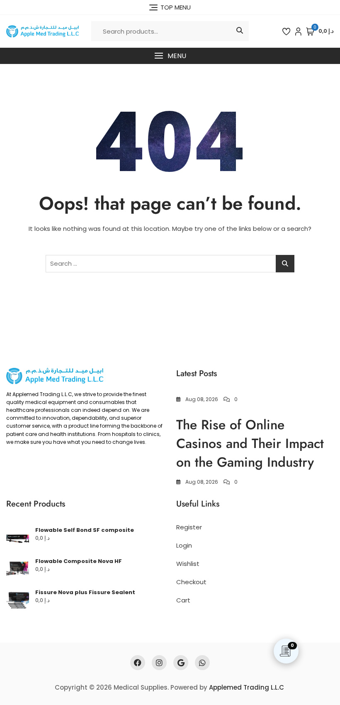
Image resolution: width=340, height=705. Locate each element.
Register (189, 527)
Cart (183, 600)
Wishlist (187, 563)
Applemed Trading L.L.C (246, 687)
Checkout (191, 582)
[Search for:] (170, 263)
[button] (170, 56)
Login (184, 545)
